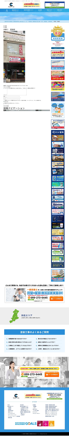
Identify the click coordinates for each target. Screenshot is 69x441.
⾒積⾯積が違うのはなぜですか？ (17, 339)
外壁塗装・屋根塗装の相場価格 (50, 407)
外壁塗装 (9, 407)
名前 (4, 96)
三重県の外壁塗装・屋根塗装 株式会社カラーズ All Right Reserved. (35, 433)
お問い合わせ (59, 10)
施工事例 (40, 10)
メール (5, 97)
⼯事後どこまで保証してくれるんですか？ (20, 345)
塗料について (10, 411)
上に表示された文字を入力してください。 (11, 103)
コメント (5, 94)
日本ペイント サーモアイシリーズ (51, 413)
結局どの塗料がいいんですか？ (46, 342)
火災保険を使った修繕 (24, 407)
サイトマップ (35, 411)
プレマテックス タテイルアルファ (51, 414)
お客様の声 (22, 414)
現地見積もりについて (24, 409)
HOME (6, 10)
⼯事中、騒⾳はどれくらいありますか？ (49, 349)
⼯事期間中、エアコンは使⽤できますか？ (20, 349)
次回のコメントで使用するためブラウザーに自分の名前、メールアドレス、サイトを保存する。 (23, 100)
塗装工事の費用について (28, 10)
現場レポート (23, 413)
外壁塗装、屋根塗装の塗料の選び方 (51, 406)
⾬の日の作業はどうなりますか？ (47, 339)
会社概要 (34, 404)
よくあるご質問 (36, 410)
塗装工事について (15, 10)
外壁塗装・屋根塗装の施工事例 (25, 411)
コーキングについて (11, 413)
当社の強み (22, 404)
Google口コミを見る (58, 48)
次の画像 (5, 27)
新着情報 (34, 406)
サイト (4, 99)
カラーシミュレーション (12, 414)
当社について (49, 10)
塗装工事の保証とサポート (25, 410)
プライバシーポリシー (36, 413)
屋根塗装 (9, 409)
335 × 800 (25, 85)
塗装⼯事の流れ (10, 410)
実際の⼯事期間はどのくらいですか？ (48, 345)
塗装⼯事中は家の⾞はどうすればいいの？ (20, 342)
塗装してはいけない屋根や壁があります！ (52, 410)
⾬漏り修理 (10, 417)
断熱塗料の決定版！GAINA (49, 416)
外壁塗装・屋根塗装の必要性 (50, 404)
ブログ (34, 407)
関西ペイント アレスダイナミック (51, 411)
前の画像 (5, 26)
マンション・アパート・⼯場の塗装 (14, 416)
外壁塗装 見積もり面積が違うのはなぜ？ (52, 409)
